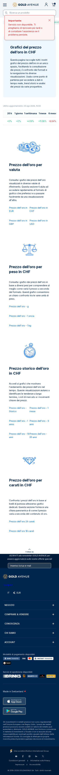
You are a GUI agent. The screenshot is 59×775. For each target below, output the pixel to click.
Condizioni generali (17, 760)
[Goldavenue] (26, 4)
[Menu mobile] (5, 5)
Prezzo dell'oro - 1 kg (20, 325)
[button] (29, 605)
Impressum (19, 764)
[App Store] (14, 701)
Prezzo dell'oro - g (19, 306)
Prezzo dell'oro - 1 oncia (21, 316)
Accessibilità (34, 764)
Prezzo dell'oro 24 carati (21, 521)
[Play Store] (14, 711)
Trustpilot (8, 585)
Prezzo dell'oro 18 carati (21, 531)
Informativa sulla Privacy (40, 760)
